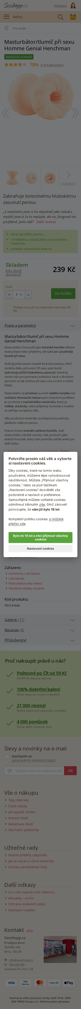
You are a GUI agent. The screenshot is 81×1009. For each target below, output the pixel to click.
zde (42, 504)
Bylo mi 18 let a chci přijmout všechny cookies (40, 537)
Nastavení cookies (40, 548)
